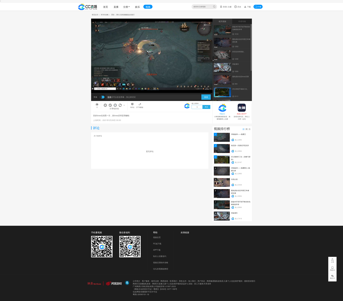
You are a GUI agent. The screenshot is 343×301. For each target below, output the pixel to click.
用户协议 (201, 281)
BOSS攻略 (105, 14)
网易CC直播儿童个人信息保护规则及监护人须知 (172, 283)
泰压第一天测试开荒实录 (240, 145)
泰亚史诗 (95, 14)
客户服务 (146, 281)
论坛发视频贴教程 (160, 269)
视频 (148, 6)
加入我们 (192, 281)
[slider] (151, 86)
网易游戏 (164, 281)
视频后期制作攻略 (160, 262)
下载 (249, 6)
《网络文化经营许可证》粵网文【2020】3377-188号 (155, 289)
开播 (259, 6)
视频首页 (157, 237)
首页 (105, 6)
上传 (332, 262)
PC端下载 (157, 243)
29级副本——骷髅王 (238, 134)
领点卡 (332, 278)
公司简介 (136, 281)
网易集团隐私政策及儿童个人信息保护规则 (224, 281)
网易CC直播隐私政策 (141, 283)
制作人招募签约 (159, 256)
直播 (116, 6)
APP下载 (157, 250)
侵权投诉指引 (249, 281)
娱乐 (137, 6)
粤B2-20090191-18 (141, 294)
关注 (206, 107)
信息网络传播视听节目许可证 (145, 291)
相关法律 (155, 281)
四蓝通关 (234, 213)
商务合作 (183, 281)
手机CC (332, 270)
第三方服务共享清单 (202, 283)
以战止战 (234, 179)
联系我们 (173, 281)
